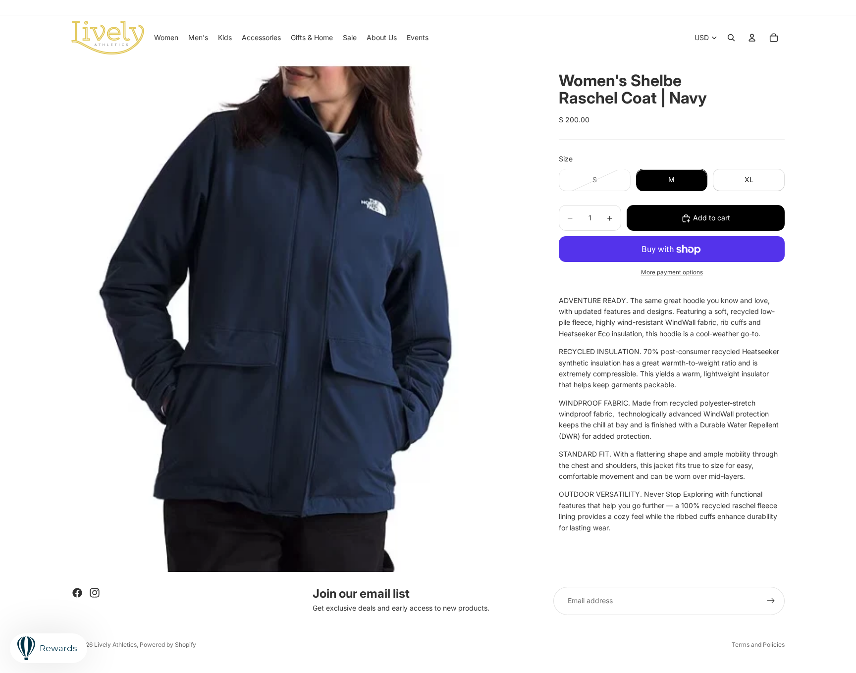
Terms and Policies (758, 644)
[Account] (752, 38)
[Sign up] (770, 600)
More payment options (672, 272)
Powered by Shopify (168, 644)
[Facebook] (77, 593)
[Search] (731, 38)
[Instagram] (95, 593)
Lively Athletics (115, 644)
